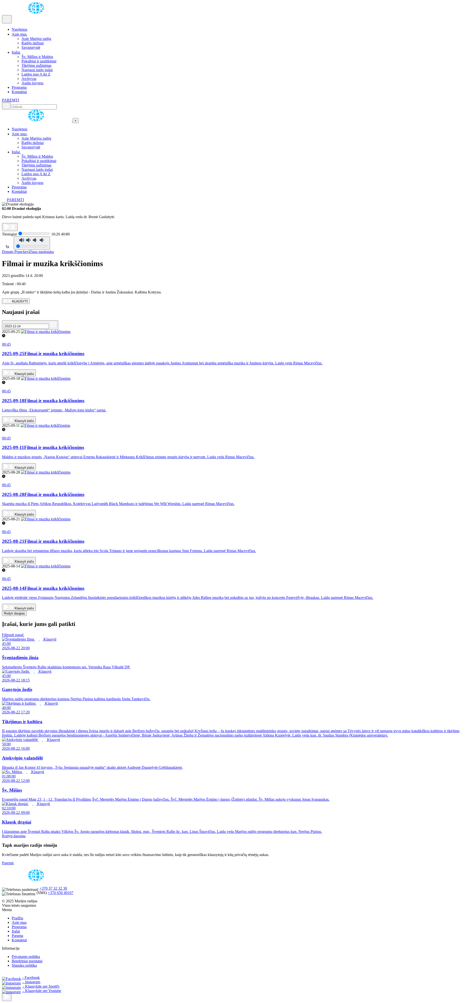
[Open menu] (7, 19)
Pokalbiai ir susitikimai (38, 61)
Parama (17, 936)
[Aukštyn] (7, 997)
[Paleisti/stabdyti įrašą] (10, 227)
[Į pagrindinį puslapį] (37, 120)
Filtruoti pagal (13, 635)
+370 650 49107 (60, 893)
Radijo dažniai (32, 43)
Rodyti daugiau (14, 613)
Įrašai (16, 52)
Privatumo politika (26, 956)
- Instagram (31, 982)
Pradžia (17, 918)
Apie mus (20, 34)
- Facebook (30, 977)
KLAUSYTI (19, 301)
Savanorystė (30, 47)
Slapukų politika (24, 965)
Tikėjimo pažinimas (36, 65)
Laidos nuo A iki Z (35, 74)
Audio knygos (32, 83)
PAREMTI (10, 100)
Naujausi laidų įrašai (37, 70)
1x (7, 246)
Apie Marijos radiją (36, 39)
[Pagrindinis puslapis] (37, 13)
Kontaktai (19, 92)
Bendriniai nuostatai (27, 961)
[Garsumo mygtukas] (32, 243)
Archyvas (28, 79)
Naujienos (19, 29)
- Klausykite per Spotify (41, 986)
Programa (19, 87)
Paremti (8, 863)
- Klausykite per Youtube (41, 991)
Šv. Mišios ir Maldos (37, 57)
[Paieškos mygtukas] (6, 105)
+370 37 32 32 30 (53, 888)
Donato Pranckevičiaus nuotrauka (28, 252)
